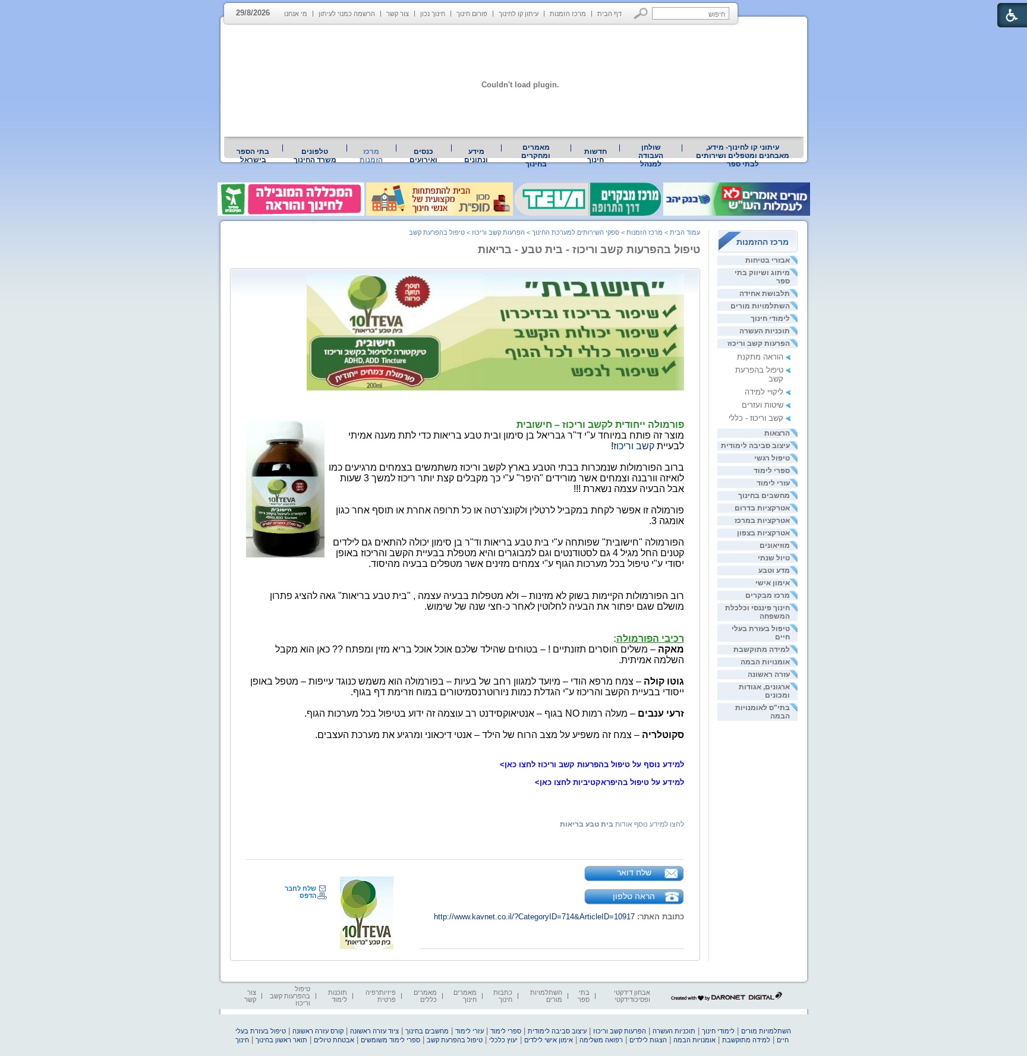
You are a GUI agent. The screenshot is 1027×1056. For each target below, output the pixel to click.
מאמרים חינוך (465, 996)
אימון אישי (772, 583)
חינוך (242, 1040)
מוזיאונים (775, 545)
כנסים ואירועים (423, 155)
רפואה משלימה (601, 1040)
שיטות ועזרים (762, 405)
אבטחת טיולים (334, 1040)
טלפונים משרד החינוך (315, 155)
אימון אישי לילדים (548, 1040)
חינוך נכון (432, 13)
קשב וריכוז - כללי (756, 418)
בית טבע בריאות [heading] (586, 824)
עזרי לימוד (773, 483)
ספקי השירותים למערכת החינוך (575, 232)
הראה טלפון (634, 896)
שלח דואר (634, 872)
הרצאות (777, 433)
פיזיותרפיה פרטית (381, 996)
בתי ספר (584, 996)
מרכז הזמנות (568, 13)
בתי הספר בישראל (253, 155)
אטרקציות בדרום (762, 508)
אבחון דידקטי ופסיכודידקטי (632, 996)
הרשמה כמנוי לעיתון (347, 13)
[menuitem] (743, 155)
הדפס (308, 895)
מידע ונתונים (476, 155)
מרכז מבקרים (767, 595)
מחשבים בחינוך (764, 495)
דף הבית (609, 13)
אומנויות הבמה (765, 662)
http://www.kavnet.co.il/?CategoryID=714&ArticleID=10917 (534, 916)
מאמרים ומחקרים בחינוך (535, 155)
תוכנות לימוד (337, 996)
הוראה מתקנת (760, 356)
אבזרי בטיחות (767, 260)
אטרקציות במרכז (762, 520)
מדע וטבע (774, 570)
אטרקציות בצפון (763, 533)
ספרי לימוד (772, 470)
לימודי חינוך (770, 318)
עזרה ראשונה (769, 674)
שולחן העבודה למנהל (650, 155)
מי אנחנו (295, 13)
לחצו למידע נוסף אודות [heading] (648, 824)
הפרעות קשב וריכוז (758, 343)
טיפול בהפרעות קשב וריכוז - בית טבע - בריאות (589, 250)
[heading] (683, 755)
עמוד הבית (685, 232)
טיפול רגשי (772, 458)
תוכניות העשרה (764, 331)
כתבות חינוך (502, 996)
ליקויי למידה (764, 391)
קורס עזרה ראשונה (318, 1031)
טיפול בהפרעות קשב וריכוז (290, 996)
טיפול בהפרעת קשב (437, 232)
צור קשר (397, 13)
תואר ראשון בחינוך (281, 1040)
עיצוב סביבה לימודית (755, 446)
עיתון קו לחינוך (518, 13)
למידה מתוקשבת (761, 649)
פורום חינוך (471, 13)
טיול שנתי (774, 558)
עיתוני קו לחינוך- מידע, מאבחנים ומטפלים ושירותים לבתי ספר (742, 155)
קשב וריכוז (633, 446)
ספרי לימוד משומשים (390, 1040)
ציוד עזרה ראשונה (374, 1031)
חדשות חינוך (595, 155)
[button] (641, 13)
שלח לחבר (300, 888)
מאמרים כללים (425, 996)
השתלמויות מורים (760, 306)
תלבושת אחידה (764, 293)
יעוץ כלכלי (503, 1040)
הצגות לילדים (648, 1040)
